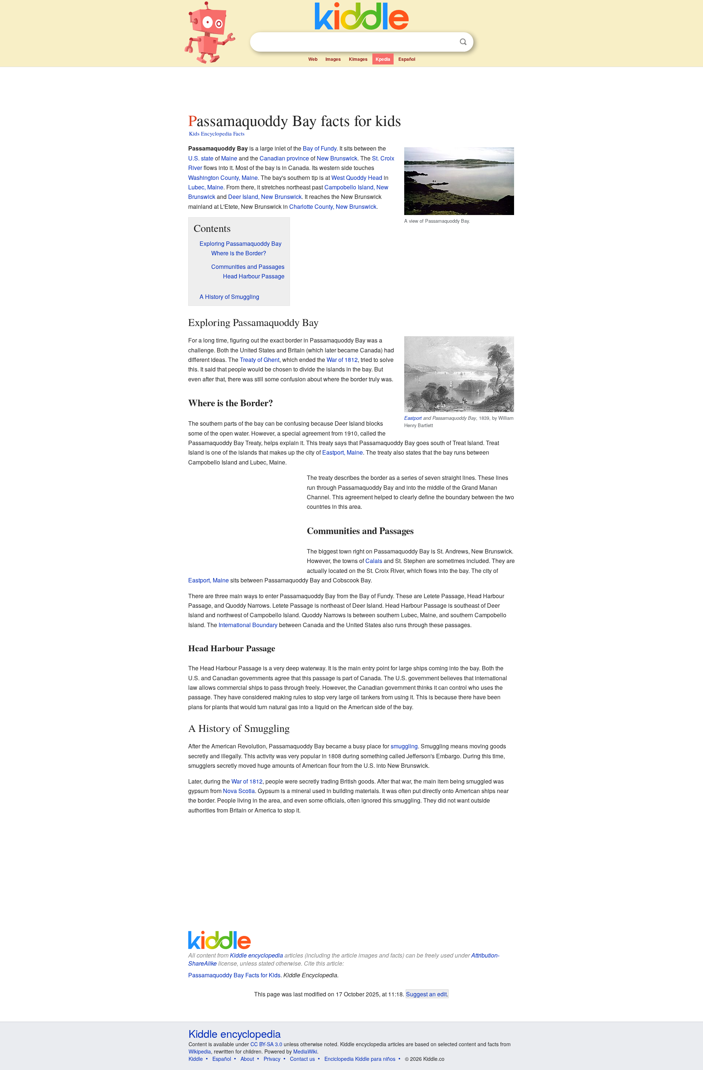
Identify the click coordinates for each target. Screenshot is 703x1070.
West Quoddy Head (356, 177)
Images (333, 59)
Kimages (358, 59)
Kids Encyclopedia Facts (217, 133)
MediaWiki (305, 1051)
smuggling (404, 746)
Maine (229, 158)
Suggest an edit (426, 994)
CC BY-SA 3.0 (266, 1044)
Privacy (272, 1058)
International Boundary (248, 625)
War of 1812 (342, 359)
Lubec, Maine (205, 187)
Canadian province (284, 158)
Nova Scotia (239, 790)
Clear (448, 42)
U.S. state (200, 158)
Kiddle (196, 1058)
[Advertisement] (351, 87)
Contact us (302, 1058)
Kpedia (383, 59)
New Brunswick (337, 158)
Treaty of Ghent (259, 359)
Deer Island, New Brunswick (265, 196)
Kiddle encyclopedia (256, 955)
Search (463, 42)
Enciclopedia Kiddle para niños (359, 1058)
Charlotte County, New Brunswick (332, 206)
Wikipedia (200, 1051)
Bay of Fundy (319, 148)
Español (406, 59)
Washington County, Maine (223, 177)
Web (312, 59)
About (247, 1058)
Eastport (413, 418)
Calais (373, 560)
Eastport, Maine (342, 452)
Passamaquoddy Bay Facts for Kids (234, 975)
